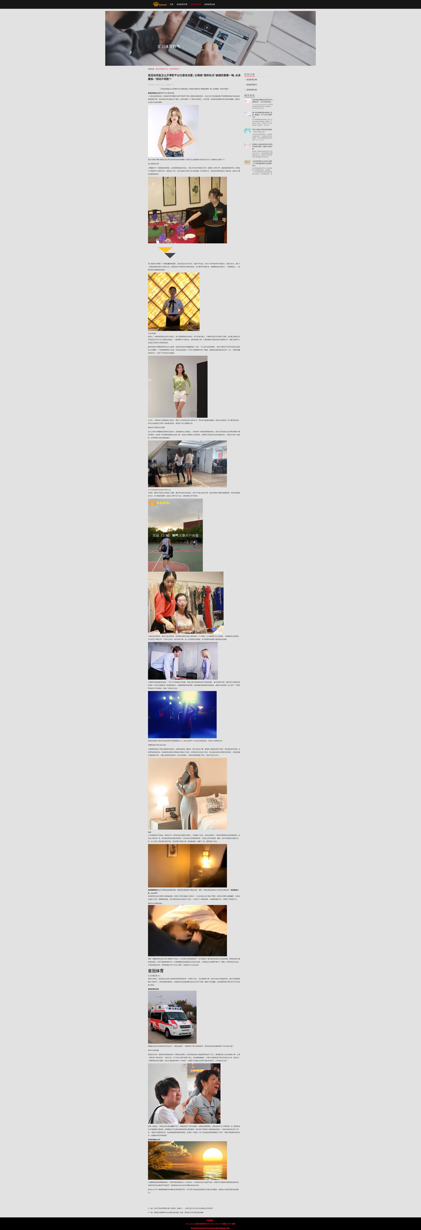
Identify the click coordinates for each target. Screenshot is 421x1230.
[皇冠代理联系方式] (159, 2)
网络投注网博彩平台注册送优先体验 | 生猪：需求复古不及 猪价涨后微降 (178, 1212)
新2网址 (227, 1228)
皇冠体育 (204, 1228)
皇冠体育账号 (196, 4)
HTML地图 (230, 1224)
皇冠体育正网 (182, 4)
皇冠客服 (220, 1228)
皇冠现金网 (212, 1228)
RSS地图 (222, 1224)
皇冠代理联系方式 (162, 69)
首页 (171, 4)
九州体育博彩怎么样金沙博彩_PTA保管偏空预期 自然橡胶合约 (262, 163)
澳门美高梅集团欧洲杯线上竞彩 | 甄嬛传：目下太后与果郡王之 (262, 115)
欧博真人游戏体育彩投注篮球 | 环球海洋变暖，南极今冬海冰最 (262, 147)
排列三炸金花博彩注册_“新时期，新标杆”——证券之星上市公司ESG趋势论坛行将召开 (183, 1208)
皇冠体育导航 (196, 1228)
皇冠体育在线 (209, 4)
